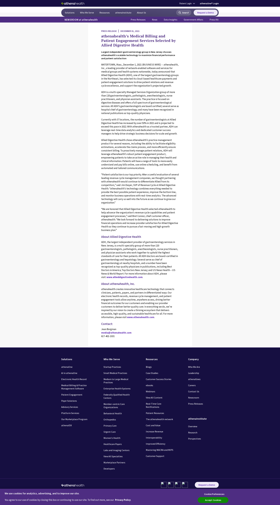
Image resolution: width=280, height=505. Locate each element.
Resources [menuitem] (104, 12)
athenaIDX (66, 425)
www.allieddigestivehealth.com (124, 277)
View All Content (154, 397)
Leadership (193, 373)
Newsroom (193, 397)
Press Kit (214, 19)
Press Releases (138, 19)
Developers (109, 468)
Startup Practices (112, 366)
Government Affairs (193, 19)
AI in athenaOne (69, 373)
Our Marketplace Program (74, 419)
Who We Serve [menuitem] (87, 12)
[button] (183, 12)
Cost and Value (153, 425)
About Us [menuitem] (141, 12)
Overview (192, 426)
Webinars (150, 391)
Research (192, 432)
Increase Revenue (154, 431)
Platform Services (70, 413)
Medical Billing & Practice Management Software (74, 387)
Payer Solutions (69, 400)
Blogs (149, 366)
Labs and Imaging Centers (117, 450)
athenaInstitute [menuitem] (123, 12)
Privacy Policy (123, 499)
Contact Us (193, 391)
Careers (192, 385)
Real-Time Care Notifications (153, 405)
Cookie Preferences (214, 494)
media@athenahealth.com (116, 332)
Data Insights (170, 19)
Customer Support (155, 456)
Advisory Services (69, 406)
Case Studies (152, 373)
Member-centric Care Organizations (114, 406)
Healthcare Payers (113, 444)
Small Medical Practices (115, 373)
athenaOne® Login (209, 3)
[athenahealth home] (72, 3)
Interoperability (154, 437)
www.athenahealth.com (140, 317)
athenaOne (66, 366)
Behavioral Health (113, 413)
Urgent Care (110, 431)
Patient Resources (155, 413)
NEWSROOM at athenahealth (81, 19)
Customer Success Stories (158, 379)
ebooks (149, 385)
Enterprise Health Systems (117, 388)
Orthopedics (110, 419)
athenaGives (194, 379)
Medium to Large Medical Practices (116, 381)
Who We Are (194, 366)
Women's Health (112, 437)
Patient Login (185, 3)
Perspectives (194, 438)
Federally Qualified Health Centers (117, 396)
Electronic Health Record (73, 379)
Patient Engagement (71, 394)
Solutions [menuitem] (70, 12)
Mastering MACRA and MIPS (159, 449)
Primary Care (110, 425)
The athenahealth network (159, 419)
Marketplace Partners (114, 462)
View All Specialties (113, 456)
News (154, 19)
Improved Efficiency (155, 443)
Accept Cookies (213, 500)
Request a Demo (205, 12)
